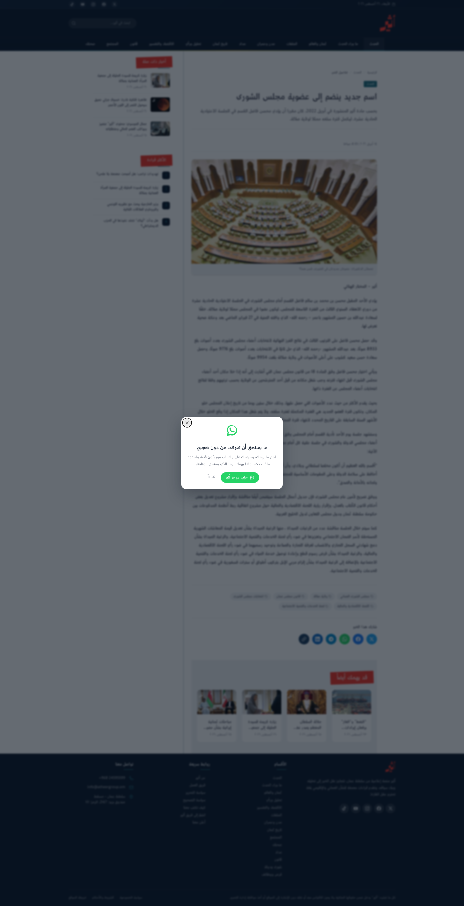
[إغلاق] (187, 423)
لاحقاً (211, 477)
